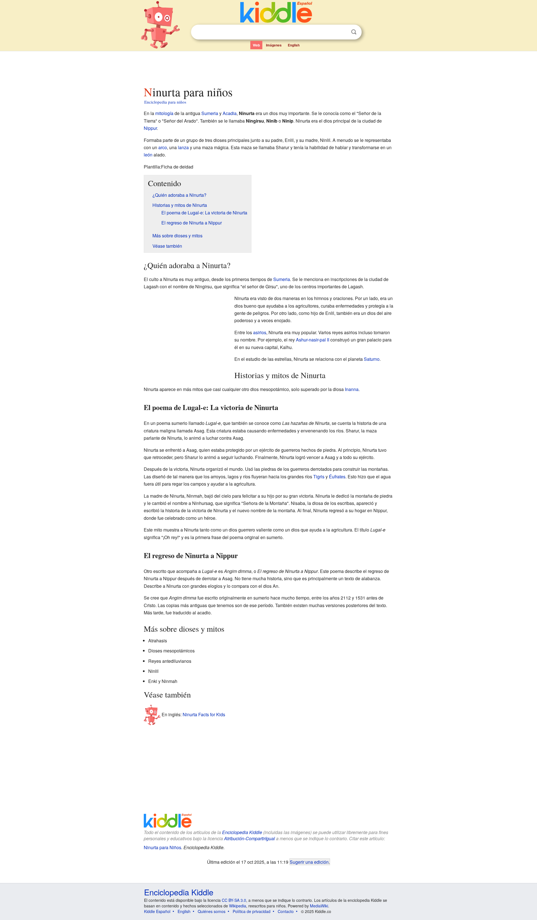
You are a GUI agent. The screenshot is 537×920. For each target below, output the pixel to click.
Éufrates (337, 476)
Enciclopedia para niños (165, 102)
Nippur (150, 128)
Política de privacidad (251, 911)
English (294, 45)
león (148, 154)
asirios (259, 332)
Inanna (352, 389)
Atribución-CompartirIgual (249, 838)
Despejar (342, 32)
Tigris (318, 476)
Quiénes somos (211, 911)
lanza (183, 147)
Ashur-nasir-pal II (312, 339)
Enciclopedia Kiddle (242, 832)
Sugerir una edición (309, 862)
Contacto (286, 911)
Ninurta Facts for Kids (204, 714)
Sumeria (209, 113)
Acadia (230, 113)
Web (256, 45)
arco (162, 147)
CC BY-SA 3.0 (234, 900)
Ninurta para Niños (162, 847)
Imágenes (274, 45)
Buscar (354, 32)
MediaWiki (319, 906)
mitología (164, 113)
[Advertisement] (268, 66)
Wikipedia (237, 906)
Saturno (372, 359)
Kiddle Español (157, 911)
